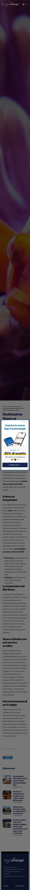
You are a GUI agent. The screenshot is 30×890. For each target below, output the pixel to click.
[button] (24, 422)
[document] (15, 445)
